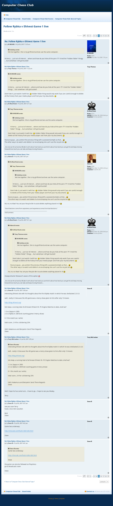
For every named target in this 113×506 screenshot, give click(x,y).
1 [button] (90, 36)
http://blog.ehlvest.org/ (13, 302)
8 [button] (105, 36)
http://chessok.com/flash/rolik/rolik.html (19, 431)
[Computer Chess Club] (17, 5)
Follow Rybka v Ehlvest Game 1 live (26, 26)
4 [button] (96, 36)
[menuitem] (6, 15)
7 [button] (103, 36)
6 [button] (101, 36)
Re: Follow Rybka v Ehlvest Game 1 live (25, 41)
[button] (84, 35)
